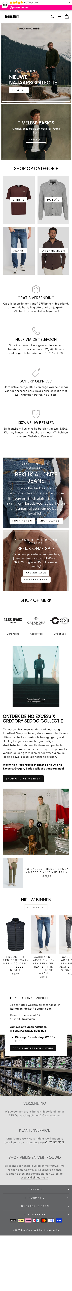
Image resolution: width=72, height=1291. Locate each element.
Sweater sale (36, 579)
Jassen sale (36, 572)
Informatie (35, 1197)
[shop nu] (36, 63)
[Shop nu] (36, 132)
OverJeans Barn (35, 1206)
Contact (35, 1189)
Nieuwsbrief (35, 1214)
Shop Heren (22, 520)
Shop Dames (50, 520)
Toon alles (36, 907)
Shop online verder (23, 778)
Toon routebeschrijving (33, 1048)
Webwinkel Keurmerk (34, 1177)
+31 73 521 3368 (54, 1142)
